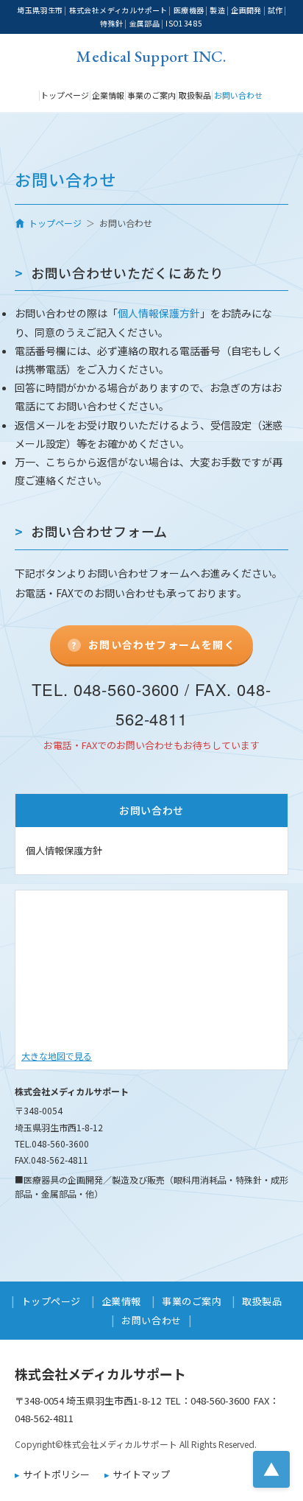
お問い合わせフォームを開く (161, 644)
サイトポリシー (56, 1474)
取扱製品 (195, 95)
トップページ (64, 95)
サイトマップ (141, 1474)
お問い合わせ (238, 95)
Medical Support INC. (151, 55)
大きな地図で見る (56, 1056)
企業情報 (108, 95)
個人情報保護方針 (159, 313)
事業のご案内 (151, 95)
